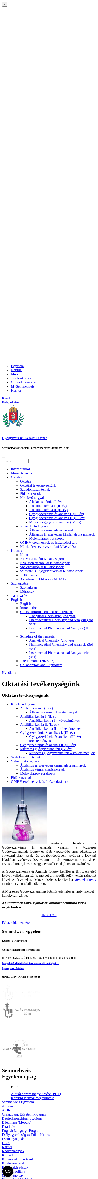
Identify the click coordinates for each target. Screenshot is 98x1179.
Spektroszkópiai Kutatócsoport (42, 567)
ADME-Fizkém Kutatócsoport (42, 559)
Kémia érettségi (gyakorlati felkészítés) (48, 546)
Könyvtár (8, 1155)
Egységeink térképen (13, 968)
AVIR (6, 1110)
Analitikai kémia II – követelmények (55, 728)
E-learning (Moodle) (16, 1122)
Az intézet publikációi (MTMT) (43, 579)
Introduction (29, 608)
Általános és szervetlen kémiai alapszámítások (62, 534)
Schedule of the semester (38, 636)
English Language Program (21, 1131)
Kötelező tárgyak (32, 498)
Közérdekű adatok (15, 1167)
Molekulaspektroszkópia (46, 538)
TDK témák (28, 575)
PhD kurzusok (30, 493)
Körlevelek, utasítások (18, 1159)
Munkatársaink (21, 473)
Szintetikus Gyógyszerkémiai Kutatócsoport (51, 571)
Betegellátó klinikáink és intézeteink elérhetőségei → (30, 963)
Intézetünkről (20, 469)
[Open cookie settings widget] (7, 1171)
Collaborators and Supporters (41, 665)
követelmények (85, 879)
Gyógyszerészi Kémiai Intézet (24, 438)
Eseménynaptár (13, 1139)
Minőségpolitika (13, 1171)
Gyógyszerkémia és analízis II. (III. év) (57, 518)
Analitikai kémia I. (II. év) (48, 506)
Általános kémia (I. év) (45, 502)
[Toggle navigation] (3, 457)
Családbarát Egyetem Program (24, 1114)
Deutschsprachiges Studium (22, 1118)
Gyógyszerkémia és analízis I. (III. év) (56, 514)
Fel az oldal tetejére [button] (16, 922)
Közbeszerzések (13, 1163)
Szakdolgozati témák (35, 489)
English (16, 600)
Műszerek (27, 591)
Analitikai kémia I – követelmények (54, 720)
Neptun (16, 370)
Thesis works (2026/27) (37, 661)
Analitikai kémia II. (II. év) (48, 510)
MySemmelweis (22, 386)
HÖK (6, 1143)
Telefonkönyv (21, 378)
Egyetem (17, 366)
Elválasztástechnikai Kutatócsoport (45, 563)
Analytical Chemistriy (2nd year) (52, 616)
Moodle (16, 374)
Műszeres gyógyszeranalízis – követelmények (62, 753)
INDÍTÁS (49, 915)
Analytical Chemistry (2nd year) (52, 640)
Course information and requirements (46, 612)
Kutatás (16, 551)
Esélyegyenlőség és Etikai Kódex (26, 1135)
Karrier (16, 390)
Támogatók (19, 595)
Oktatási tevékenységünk (38, 485)
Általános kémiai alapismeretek (51, 530)
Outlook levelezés (24, 382)
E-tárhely (8, 1126)
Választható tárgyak (34, 526)
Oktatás (16, 477)
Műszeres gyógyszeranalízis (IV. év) (55, 522)
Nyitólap (8, 672)
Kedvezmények (13, 1151)
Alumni (7, 1106)
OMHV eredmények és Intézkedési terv (48, 542)
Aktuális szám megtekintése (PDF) (36, 1094)
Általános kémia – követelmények (53, 712)
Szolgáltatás (19, 583)
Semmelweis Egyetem (18, 1102)
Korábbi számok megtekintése (32, 1098)
